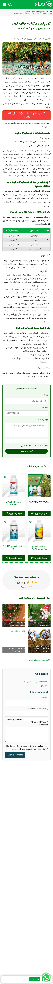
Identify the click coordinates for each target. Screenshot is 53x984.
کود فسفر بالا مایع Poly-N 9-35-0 (14, 548)
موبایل (44, 407)
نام (45, 395)
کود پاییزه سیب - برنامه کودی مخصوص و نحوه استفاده (16, 649)
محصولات (35, 979)
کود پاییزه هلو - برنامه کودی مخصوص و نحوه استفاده (42, 649)
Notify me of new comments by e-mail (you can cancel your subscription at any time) (27, 748)
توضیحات (43, 419)
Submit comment (15, 754)
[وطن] (43, 5)
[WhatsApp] (46, 977)
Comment (43, 725)
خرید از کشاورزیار (40, 513)
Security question (15, 719)
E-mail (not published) (37, 709)
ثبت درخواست (26, 451)
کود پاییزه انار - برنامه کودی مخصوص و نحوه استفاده (17, 624)
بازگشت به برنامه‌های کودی (40, 660)
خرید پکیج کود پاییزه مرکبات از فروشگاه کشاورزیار (25, 115)
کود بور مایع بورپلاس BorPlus (14, 503)
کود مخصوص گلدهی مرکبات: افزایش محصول (41, 624)
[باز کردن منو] (4, 4)
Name (43, 698)
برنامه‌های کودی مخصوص (33, 11)
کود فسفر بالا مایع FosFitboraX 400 (39, 548)
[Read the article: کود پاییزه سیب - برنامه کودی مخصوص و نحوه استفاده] (18, 630)
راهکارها (45, 11)
